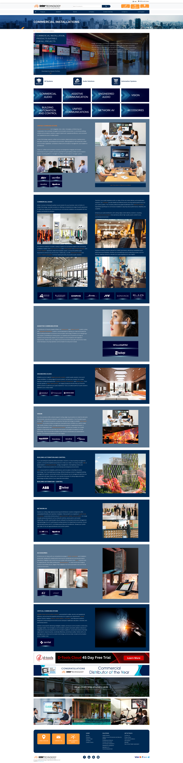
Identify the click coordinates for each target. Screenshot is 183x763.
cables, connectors (73, 556)
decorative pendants (79, 248)
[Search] (106, 6)
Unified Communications (47, 126)
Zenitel (82, 616)
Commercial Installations (108, 743)
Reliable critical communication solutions (48, 614)
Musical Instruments (107, 742)
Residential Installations (108, 745)
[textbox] (87, 6)
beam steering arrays (52, 383)
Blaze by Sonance (138, 204)
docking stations (64, 562)
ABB (84, 462)
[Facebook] (84, 757)
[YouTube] (93, 757)
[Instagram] (98, 757)
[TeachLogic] (120, 356)
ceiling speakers (68, 248)
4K (43, 421)
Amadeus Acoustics (60, 381)
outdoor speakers (41, 250)
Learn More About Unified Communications (120, 185)
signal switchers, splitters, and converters (70, 516)
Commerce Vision (41, 761)
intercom (53, 618)
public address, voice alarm (63, 618)
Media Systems (106, 735)
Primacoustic (69, 381)
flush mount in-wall (56, 248)
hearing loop (64, 329)
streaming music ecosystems (103, 215)
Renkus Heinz (80, 381)
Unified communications (43, 129)
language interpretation (46, 331)
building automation (51, 464)
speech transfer (75, 329)
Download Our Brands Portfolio (51, 71)
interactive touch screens (58, 427)
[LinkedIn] (89, 757)
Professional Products (108, 740)
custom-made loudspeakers (44, 254)
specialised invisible (76, 252)
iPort (77, 560)
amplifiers (105, 202)
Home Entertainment (108, 748)
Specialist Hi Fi (106, 747)
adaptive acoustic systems (58, 377)
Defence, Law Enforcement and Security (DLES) (112, 738)
